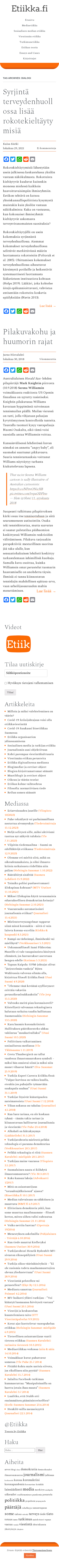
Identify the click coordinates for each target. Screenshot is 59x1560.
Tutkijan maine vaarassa (23, 1161)
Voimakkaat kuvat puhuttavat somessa (25, 1360)
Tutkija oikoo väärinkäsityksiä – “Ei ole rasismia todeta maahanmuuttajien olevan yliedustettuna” (30, 1268)
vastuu (9, 1524)
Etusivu (29, 20)
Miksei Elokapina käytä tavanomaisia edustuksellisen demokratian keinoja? (30, 898)
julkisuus (49, 1475)
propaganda (41, 1501)
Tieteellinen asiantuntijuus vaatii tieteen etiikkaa (28, 1338)
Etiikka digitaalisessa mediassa (28, 762)
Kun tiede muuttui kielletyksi (26, 1242)
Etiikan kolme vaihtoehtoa (24, 784)
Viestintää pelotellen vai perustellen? (22, 1283)
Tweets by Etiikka (15, 1431)
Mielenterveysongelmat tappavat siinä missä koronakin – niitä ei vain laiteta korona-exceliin (28, 926)
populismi (30, 1501)
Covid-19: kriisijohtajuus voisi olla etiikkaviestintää (28, 722)
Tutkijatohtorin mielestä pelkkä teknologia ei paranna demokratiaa (27, 1142)
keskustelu (9, 1480)
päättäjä (13, 1507)
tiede (43, 1514)
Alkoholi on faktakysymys (23, 1131)
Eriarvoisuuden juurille (22, 811)
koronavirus (30, 1484)
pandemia (37, 1494)
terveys (34, 1514)
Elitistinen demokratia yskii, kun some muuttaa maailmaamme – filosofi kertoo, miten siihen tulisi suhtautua (30, 1212)
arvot (8, 1469)
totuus (8, 1520)
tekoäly (25, 1514)
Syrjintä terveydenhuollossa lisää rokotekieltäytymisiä (28, 111)
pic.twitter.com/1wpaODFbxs (28, 493)
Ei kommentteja (46, 148)
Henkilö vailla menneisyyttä (25, 1409)
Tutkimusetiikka (29, 42)
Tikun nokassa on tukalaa (23, 1105)
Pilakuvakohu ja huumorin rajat (29, 337)
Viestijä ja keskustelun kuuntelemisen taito (21, 1313)
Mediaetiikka (29, 25)
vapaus (48, 1519)
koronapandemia (15, 1484)
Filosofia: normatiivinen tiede (26, 788)
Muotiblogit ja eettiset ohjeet (26, 775)
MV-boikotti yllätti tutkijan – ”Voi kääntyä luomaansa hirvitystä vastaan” (29, 1300)
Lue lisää (47, 306)
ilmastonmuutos (14, 1475)
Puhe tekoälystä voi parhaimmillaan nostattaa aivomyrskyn (29, 821)
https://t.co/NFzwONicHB (26, 489)
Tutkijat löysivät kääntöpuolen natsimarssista (26, 1099)
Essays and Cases (29, 53)
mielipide (49, 1490)
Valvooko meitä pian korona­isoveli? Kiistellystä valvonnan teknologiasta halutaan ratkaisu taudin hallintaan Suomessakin (29, 1009)
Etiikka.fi (29, 8)
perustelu (47, 1495)
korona (18, 1480)
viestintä (25, 1524)
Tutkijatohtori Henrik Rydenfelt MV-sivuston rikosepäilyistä (30, 1253)
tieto (49, 1514)
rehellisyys (27, 1508)
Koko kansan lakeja (20, 1178)
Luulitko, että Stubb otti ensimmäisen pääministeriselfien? (27, 1398)
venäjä (16, 1524)
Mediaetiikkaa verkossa (22, 1349)
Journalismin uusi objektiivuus (27, 750)
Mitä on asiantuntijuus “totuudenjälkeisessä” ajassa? (24, 1189)
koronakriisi (31, 1480)
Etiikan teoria (29, 47)
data (18, 1469)
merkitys (40, 1490)
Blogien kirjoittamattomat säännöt (30, 771)
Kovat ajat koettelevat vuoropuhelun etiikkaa (29, 1325)
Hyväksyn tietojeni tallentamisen (30, 683)
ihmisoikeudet (45, 1469)
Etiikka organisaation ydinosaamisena (20, 739)
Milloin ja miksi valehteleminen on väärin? (29, 713)
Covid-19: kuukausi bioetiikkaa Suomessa (26, 730)
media (28, 1489)
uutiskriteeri (38, 1519)
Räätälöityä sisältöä (20, 875)
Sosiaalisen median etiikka (29, 31)
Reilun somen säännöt (21, 792)
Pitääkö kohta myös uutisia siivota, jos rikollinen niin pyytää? (28, 1368)
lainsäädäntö (13, 1489)
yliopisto (20, 1529)
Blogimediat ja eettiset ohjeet (26, 767)
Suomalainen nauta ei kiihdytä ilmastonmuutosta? (26, 1172)
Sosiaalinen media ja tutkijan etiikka (31, 745)
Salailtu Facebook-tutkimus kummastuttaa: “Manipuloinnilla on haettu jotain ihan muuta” (28, 1383)
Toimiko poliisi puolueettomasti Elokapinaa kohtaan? (27, 885)
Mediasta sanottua (19, 1289)
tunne (15, 1519)
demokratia (29, 1469)
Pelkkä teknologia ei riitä (23, 1152)
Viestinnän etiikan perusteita (26, 758)
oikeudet (10, 1494)
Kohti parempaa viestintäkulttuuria (30, 754)
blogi (13, 1469)
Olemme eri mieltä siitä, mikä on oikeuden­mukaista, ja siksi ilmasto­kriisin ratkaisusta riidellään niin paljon (28, 864)
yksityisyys (10, 1529)
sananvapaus (40, 1508)
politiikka (15, 1500)
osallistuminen (24, 1494)
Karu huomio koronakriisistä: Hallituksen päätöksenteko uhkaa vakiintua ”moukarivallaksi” (27, 1028)
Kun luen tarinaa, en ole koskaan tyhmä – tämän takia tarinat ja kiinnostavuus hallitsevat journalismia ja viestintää (30, 1120)
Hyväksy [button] (30, 1555)
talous (18, 1514)
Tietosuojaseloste (42, 1550)
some (9, 1514)
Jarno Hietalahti (13, 355)
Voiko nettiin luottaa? (21, 1225)
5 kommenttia (47, 359)
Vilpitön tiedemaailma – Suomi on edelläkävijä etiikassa (28, 847)
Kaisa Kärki (10, 144)
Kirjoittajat (29, 58)
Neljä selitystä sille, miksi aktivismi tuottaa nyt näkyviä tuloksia (29, 834)
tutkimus (25, 1519)
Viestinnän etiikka (30, 36)
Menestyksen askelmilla (23, 1234)
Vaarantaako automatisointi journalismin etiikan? (24, 911)
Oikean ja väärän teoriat (23, 780)
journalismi (34, 1475)
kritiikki (40, 1484)
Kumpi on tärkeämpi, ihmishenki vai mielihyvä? (29, 941)
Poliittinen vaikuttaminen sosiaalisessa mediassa (23, 1043)
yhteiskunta (39, 1524)
